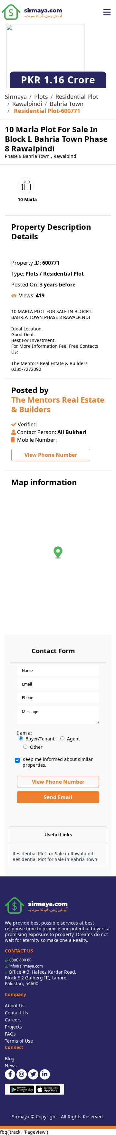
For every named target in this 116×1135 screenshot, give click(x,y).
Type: (17, 274)
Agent (73, 739)
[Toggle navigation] (107, 12)
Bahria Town (66, 103)
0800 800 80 (20, 960)
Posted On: (24, 284)
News (11, 1065)
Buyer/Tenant (39, 739)
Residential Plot (76, 96)
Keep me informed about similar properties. (58, 762)
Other (36, 747)
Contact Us (16, 1013)
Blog (10, 1058)
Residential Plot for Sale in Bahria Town (55, 859)
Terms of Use (19, 1041)
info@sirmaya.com (26, 966)
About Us (14, 1006)
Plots (41, 96)
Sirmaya (16, 96)
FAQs (10, 1034)
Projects (13, 1027)
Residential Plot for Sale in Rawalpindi (54, 853)
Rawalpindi (27, 103)
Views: (26, 295)
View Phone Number (50, 454)
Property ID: (26, 263)
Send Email (58, 797)
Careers (13, 1020)
